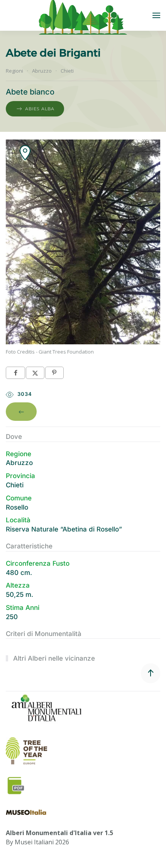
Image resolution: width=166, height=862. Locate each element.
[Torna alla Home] (83, 15)
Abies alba (39, 108)
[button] (156, 15)
